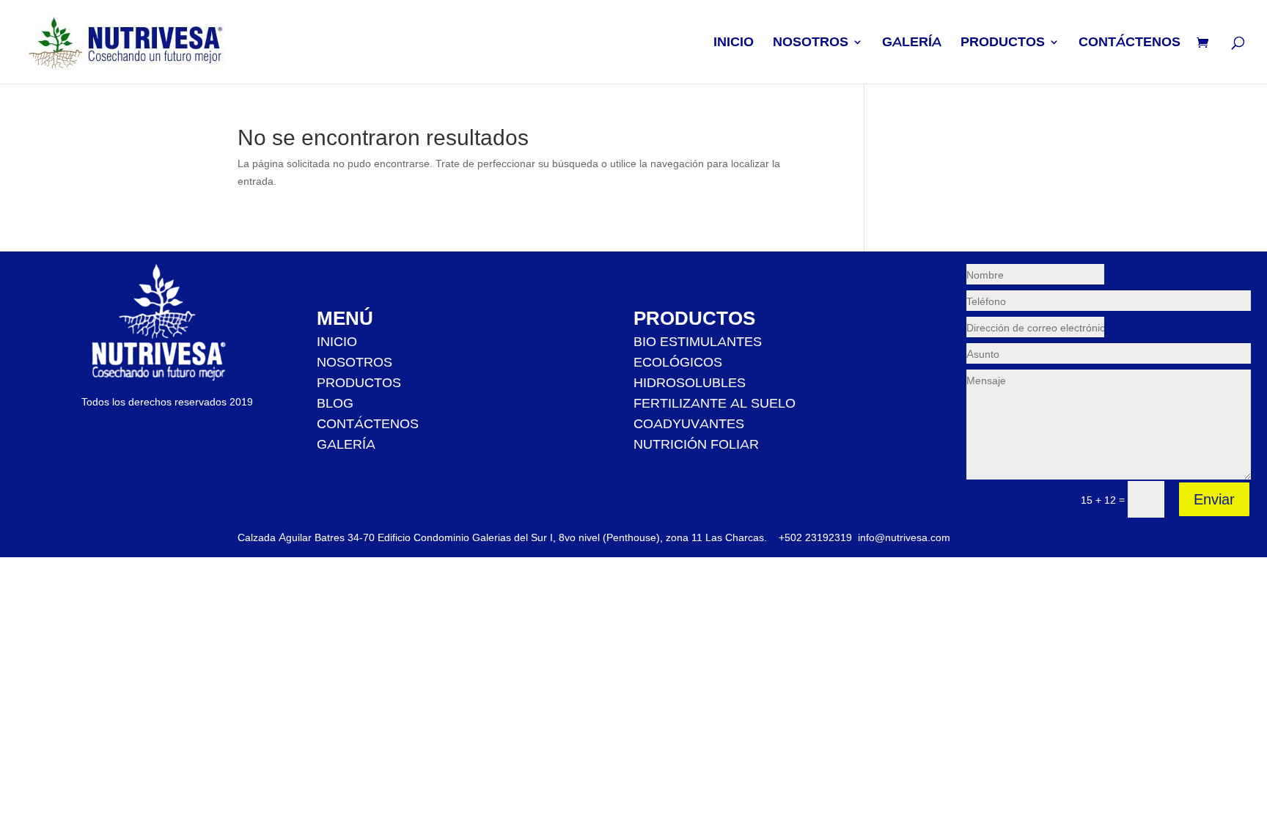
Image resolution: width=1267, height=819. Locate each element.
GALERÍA (911, 43)
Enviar (1214, 499)
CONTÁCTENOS (1129, 43)
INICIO (733, 43)
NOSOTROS (810, 43)
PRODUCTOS (1003, 43)
